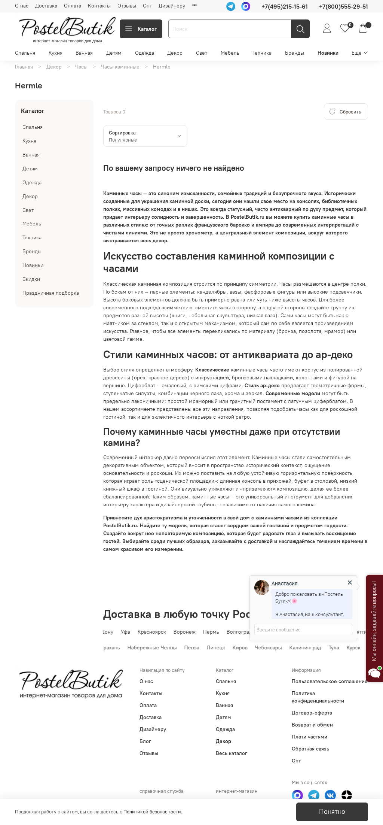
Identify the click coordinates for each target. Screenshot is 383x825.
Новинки (328, 52)
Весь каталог (231, 753)
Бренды (294, 52)
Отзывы (126, 5)
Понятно (332, 811)
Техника (262, 52)
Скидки (31, 279)
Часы (81, 66)
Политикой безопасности (152, 812)
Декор (175, 52)
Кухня (55, 52)
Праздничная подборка (50, 292)
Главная (24, 66)
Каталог (147, 28)
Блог (145, 741)
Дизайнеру (172, 5)
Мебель (230, 52)
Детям (114, 52)
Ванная (84, 52)
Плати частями (309, 736)
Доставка (46, 5)
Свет (201, 52)
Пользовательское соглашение (330, 681)
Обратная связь (310, 748)
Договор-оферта (312, 712)
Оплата (72, 5)
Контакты (99, 5)
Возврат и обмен (312, 724)
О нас (21, 5)
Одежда (144, 52)
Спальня (25, 52)
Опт (147, 5)
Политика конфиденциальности (318, 697)
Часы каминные (120, 66)
